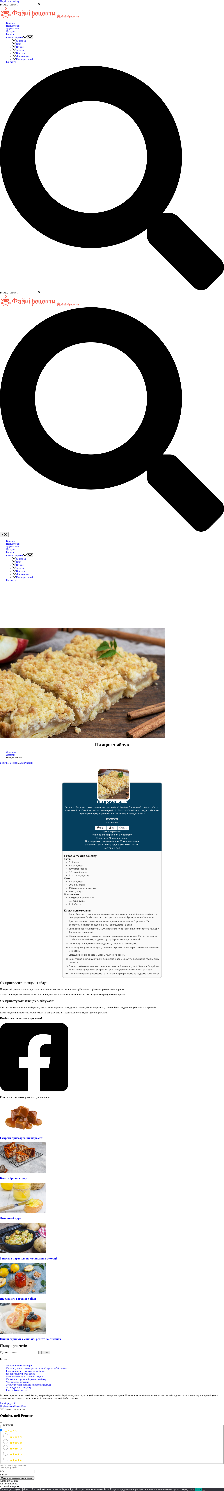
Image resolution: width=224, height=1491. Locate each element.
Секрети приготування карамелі (21, 1138)
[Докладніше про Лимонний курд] (23, 1212)
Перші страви (13, 25)
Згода (198, 1489)
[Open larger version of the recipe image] (113, 800)
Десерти (10, 31)
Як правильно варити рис (19, 1365)
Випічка (20, 53)
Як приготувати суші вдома (20, 1373)
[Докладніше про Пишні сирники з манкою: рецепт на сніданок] (23, 1333)
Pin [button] (113, 828)
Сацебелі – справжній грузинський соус (27, 1379)
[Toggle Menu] (30, 37)
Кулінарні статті (24, 59)
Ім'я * (3, 1471)
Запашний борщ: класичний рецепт (24, 1376)
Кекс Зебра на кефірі (13, 1178)
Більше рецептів (14, 37)
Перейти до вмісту (9, 1)
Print (102, 828)
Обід (18, 44)
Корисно (10, 34)
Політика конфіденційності (14, 1406)
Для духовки (22, 56)
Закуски (20, 50)
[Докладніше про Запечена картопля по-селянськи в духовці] (23, 1252)
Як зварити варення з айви (18, 1298)
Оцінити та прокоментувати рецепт (17, 1478)
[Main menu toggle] (4, 534)
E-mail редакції (7, 1403)
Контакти (11, 62)
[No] (203, 1490)
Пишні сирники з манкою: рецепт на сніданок (30, 1339)
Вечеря (19, 47)
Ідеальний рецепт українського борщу (26, 1371)
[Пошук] (39, 1352)
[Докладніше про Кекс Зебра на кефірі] (23, 1172)
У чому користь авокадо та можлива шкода (28, 1384)
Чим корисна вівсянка (18, 1382)
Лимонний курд (10, 1218)
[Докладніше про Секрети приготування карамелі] (23, 1132)
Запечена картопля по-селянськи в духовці (28, 1258)
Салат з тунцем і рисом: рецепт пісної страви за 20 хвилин (36, 1368)
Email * (3, 1474)
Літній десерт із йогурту (18, 1387)
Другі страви (13, 28)
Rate (124, 828)
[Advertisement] (112, 605)
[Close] (1, 1422)
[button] (25, 37)
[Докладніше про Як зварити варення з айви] (23, 1293)
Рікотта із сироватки (16, 1390)
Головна (10, 23)
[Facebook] (112, 1057)
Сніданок (21, 41)
